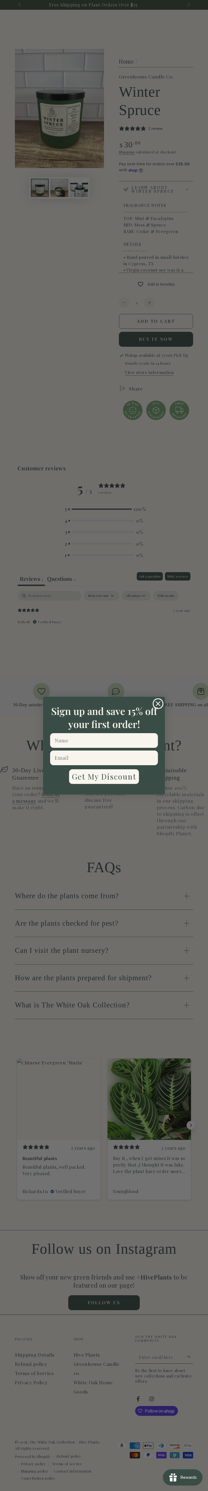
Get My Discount (104, 776)
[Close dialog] (158, 703)
